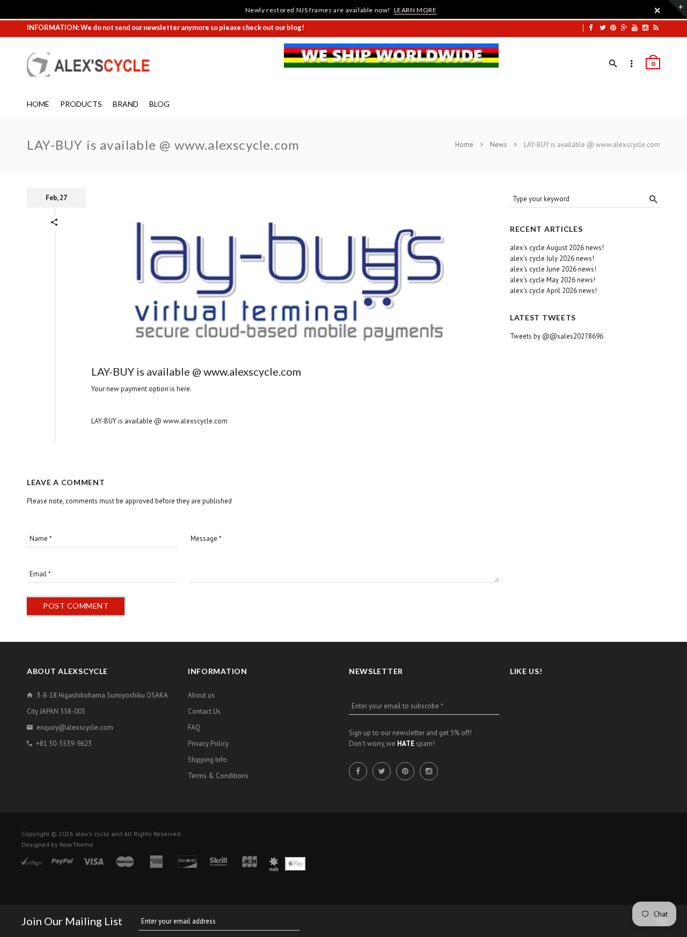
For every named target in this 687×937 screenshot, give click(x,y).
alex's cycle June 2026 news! (553, 269)
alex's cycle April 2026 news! (553, 290)
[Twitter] (603, 27)
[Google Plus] (624, 27)
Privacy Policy (208, 743)
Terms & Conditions (218, 775)
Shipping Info (207, 759)
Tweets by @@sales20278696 (556, 336)
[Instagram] (645, 27)
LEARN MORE (415, 10)
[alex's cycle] (94, 65)
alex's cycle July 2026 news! (552, 258)
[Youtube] (635, 27)
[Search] (613, 64)
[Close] (657, 10)
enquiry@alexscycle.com (74, 727)
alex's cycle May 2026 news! (552, 279)
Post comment (75, 605)
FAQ (194, 727)
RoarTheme (76, 844)
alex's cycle (92, 834)
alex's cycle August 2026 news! (557, 247)
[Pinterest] (613, 27)
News (498, 144)
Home (465, 144)
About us (201, 695)
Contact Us (204, 711)
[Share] (54, 222)
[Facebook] (591, 27)
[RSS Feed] (656, 27)
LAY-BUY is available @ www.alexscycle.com (196, 371)
